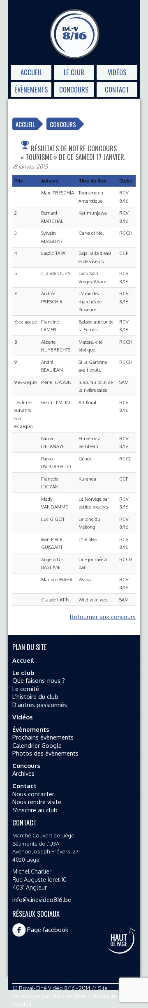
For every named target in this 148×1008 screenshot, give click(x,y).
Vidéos (117, 72)
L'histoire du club (35, 696)
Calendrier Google (37, 745)
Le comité (25, 688)
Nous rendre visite (36, 801)
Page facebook (47, 930)
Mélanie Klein (68, 995)
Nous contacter (33, 794)
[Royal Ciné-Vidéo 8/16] (74, 35)
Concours (73, 89)
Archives (23, 773)
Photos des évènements (45, 753)
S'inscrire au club (35, 810)
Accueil (31, 72)
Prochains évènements (43, 737)
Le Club (74, 72)
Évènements (31, 89)
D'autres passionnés (39, 704)
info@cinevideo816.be (41, 899)
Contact (117, 89)
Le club (23, 673)
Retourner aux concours (103, 617)
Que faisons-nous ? (38, 680)
